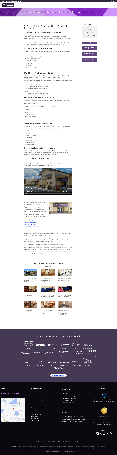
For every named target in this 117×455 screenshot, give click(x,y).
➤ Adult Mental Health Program (69, 396)
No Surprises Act (79, 441)
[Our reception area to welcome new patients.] (48, 307)
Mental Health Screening (89, 60)
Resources (94, 5)
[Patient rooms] (30, 292)
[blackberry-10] (65, 307)
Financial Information (69, 441)
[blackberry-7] (65, 292)
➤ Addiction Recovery (36, 393)
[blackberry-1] (30, 275)
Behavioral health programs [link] (31, 220)
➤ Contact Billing (35, 418)
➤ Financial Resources (36, 412)
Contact (110, 5)
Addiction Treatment (68, 5)
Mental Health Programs (82, 5)
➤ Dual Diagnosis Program (68, 402)
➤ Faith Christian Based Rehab (69, 398)
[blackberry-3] (48, 275)
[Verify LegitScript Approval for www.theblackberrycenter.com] (104, 398)
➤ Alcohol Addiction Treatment (38, 396)
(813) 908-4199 (89, 35)
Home (59, 5)
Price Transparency (59, 441)
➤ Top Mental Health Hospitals (38, 400)
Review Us (4, 1)
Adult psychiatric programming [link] (32, 226)
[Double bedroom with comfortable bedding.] (48, 292)
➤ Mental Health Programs (68, 393)
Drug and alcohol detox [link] (30, 222)
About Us (102, 5)
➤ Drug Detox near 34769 (36, 398)
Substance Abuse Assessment (89, 54)
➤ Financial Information (36, 414)
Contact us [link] (43, 253)
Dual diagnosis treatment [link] (31, 224)
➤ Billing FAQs (34, 416)
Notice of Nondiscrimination (47, 441)
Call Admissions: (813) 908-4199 (15, 1)
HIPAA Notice (37, 441)
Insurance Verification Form (89, 48)
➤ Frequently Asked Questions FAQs (39, 402)
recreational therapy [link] (34, 246)
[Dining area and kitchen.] (30, 307)
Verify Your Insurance (58, 375)
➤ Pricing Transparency (36, 423)
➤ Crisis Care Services (67, 400)
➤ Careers (51, 402)
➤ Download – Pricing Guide (37, 420)
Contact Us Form (89, 43)
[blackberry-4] (65, 275)
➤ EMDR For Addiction (49, 398)
